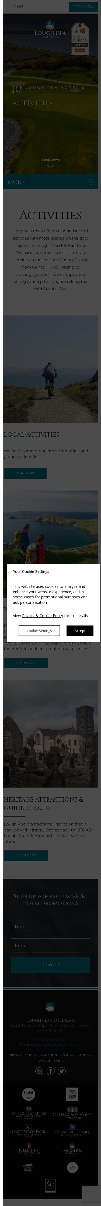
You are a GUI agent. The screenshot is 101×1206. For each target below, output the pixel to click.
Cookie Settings (39, 630)
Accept (80, 630)
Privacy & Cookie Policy (42, 615)
